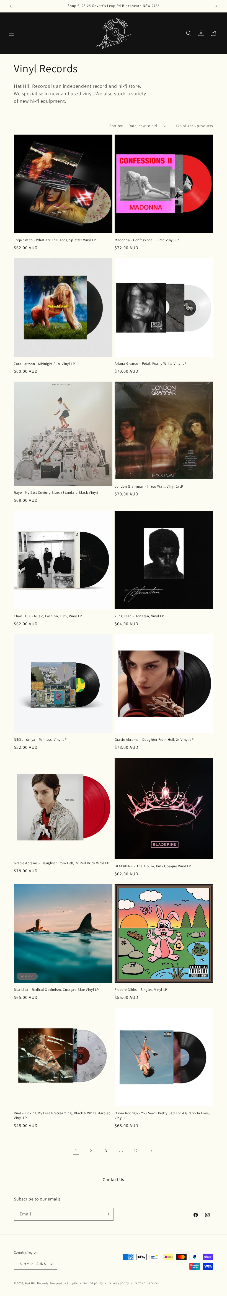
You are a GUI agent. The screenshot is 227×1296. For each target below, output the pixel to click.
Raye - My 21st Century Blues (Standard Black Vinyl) (56, 492)
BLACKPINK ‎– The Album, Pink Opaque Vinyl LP (153, 866)
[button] (12, 33)
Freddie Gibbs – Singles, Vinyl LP (141, 990)
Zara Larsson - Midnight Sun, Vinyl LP (44, 364)
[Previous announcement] (11, 6)
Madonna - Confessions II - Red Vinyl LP (147, 240)
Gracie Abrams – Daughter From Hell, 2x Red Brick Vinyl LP (61, 863)
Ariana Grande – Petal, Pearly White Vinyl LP (150, 363)
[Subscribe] (107, 1214)
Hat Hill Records (37, 1283)
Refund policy (93, 1283)
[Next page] (151, 1151)
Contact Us (113, 1179)
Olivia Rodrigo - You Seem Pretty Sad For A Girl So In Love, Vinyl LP (162, 1115)
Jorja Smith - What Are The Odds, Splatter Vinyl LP (55, 240)
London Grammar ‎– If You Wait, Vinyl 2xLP (149, 486)
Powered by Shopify (64, 1283)
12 (136, 1150)
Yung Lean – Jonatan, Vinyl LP (139, 616)
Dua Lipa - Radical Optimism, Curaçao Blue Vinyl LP (56, 990)
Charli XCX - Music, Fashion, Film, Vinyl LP (48, 616)
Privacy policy (119, 1283)
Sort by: (116, 125)
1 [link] (76, 1150)
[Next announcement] (216, 6)
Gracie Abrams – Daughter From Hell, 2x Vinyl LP (154, 739)
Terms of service (146, 1283)
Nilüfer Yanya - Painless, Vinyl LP (40, 739)
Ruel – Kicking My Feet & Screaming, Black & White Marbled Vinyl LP (62, 1115)
